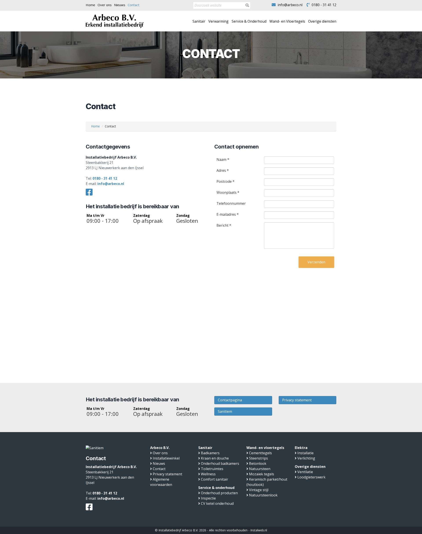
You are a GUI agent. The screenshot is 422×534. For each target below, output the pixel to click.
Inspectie (208, 498)
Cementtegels (260, 453)
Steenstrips (258, 458)
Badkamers (210, 453)
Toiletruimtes (212, 468)
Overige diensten (322, 21)
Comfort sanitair (214, 479)
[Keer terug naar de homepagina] (115, 20)
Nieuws (119, 5)
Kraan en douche (215, 458)
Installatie (305, 453)
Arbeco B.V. (159, 447)
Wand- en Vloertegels (287, 21)
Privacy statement (297, 400)
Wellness (208, 474)
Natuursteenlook (263, 495)
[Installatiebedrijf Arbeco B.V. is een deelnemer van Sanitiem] (95, 447)
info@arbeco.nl (290, 4)
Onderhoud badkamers (220, 463)
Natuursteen (259, 468)
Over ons (105, 5)
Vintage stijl (258, 489)
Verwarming (218, 21)
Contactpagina (230, 400)
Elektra (301, 447)
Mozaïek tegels (261, 474)
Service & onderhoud (216, 487)
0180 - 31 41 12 (324, 4)
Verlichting (306, 458)
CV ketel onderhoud (217, 503)
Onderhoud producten (219, 493)
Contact (133, 5)
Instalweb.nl (258, 530)
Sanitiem (225, 411)
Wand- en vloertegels (265, 447)
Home (90, 5)
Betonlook (257, 463)
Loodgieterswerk (311, 477)
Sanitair (199, 21)
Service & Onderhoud (249, 21)
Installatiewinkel (166, 458)
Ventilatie (305, 471)
